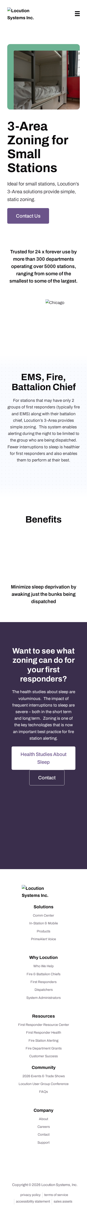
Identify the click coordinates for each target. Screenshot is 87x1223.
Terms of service (56, 1195)
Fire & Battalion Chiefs (43, 974)
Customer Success (43, 1056)
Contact (47, 777)
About (43, 1119)
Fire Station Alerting (43, 1040)
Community (44, 1067)
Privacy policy (30, 1195)
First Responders (43, 982)
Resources (43, 1016)
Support (43, 1142)
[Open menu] (77, 13)
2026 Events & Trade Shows (43, 1076)
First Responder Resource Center (43, 1025)
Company (43, 1110)
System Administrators (43, 998)
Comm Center (43, 915)
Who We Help (43, 966)
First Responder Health (43, 1033)
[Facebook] (48, 1170)
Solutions (43, 906)
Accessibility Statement (33, 1202)
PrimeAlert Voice (43, 939)
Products (43, 931)
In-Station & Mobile (43, 923)
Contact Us (28, 216)
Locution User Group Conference (44, 1084)
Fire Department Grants (44, 1048)
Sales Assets (63, 1202)
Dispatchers (44, 990)
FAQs (43, 1092)
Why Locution (43, 957)
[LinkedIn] (37, 1170)
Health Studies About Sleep (43, 758)
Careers (43, 1127)
